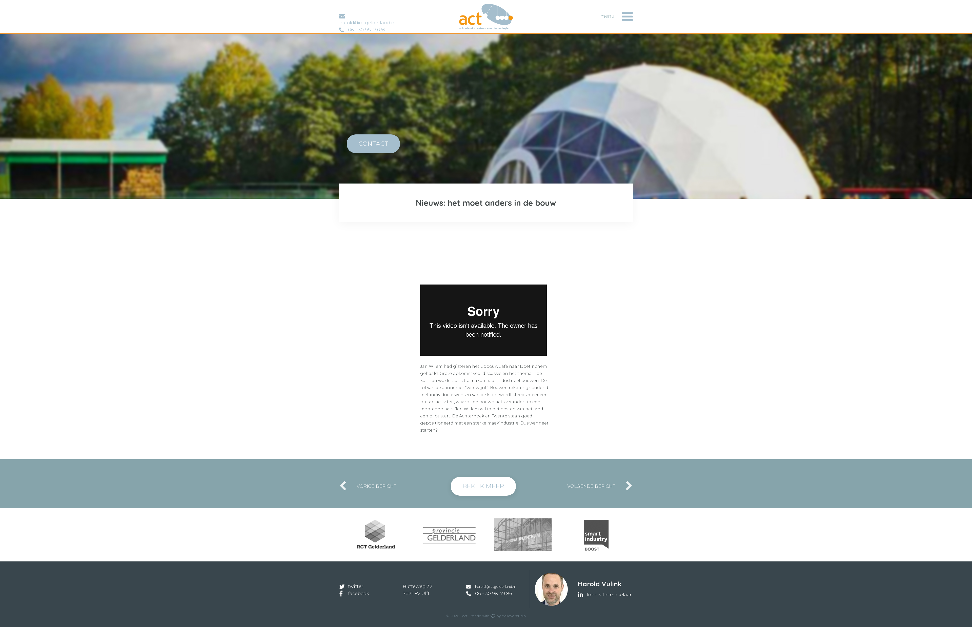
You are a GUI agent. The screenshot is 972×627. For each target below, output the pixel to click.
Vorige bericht (376, 486)
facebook (358, 593)
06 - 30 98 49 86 (366, 30)
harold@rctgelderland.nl (495, 586)
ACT (467, 6)
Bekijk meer (483, 486)
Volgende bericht (591, 486)
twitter (355, 586)
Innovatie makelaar (609, 595)
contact (373, 143)
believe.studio (514, 616)
